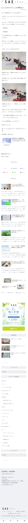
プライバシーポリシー (8, 511)
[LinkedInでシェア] (14, 433)
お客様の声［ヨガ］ (6, 153)
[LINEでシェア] (23, 429)
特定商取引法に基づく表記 (14, 513)
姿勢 (7, 156)
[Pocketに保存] (17, 429)
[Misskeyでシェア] (23, 426)
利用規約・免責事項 (20, 511)
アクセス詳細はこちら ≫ (7, 484)
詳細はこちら (13, 328)
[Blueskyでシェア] (17, 426)
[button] (22, 172)
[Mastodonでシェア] (11, 426)
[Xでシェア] (5, 426)
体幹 (3, 156)
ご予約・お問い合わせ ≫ (7, 473)
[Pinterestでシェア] (8, 433)
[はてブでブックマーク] (11, 429)
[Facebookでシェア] (5, 429)
